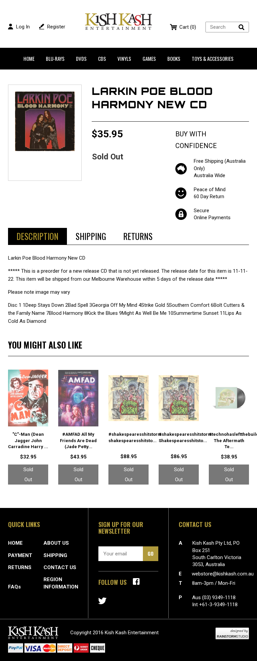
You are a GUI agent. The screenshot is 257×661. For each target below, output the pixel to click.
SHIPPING (55, 555)
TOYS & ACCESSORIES (213, 58)
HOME (15, 543)
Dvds (81, 58)
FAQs (14, 587)
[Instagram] (102, 601)
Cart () (187, 27)
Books (173, 58)
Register (56, 27)
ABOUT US (56, 543)
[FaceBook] (136, 581)
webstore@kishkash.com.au (223, 574)
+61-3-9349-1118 (218, 605)
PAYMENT (20, 555)
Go (151, 553)
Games (149, 58)
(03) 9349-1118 (219, 597)
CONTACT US (60, 567)
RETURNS (19, 567)
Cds (102, 58)
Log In (23, 27)
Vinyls (124, 58)
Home (28, 58)
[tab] (37, 236)
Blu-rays (55, 58)
